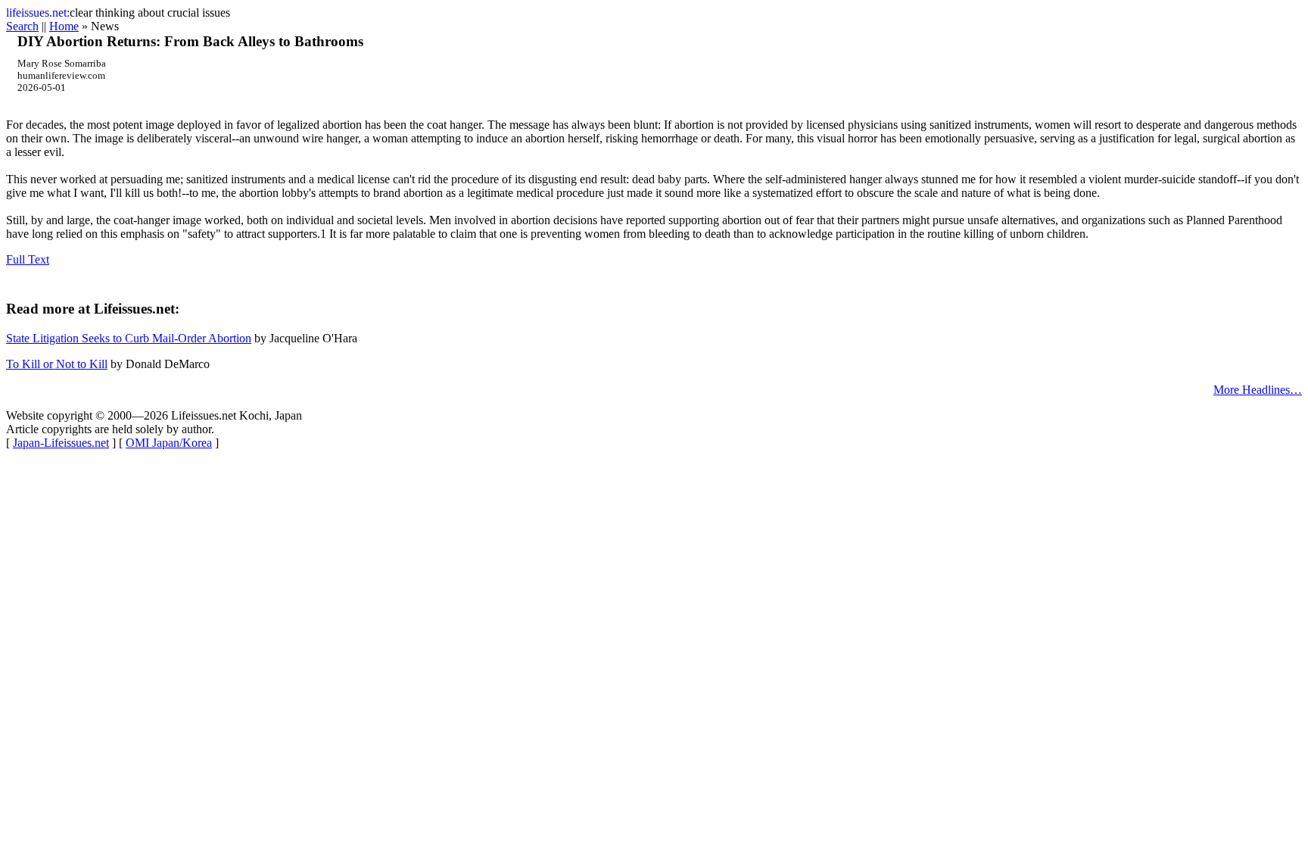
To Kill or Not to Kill (56, 363)
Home (64, 26)
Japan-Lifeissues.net (61, 442)
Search (22, 26)
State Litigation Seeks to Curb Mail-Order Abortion (128, 338)
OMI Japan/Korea (169, 442)
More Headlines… (1257, 389)
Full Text (27, 259)
